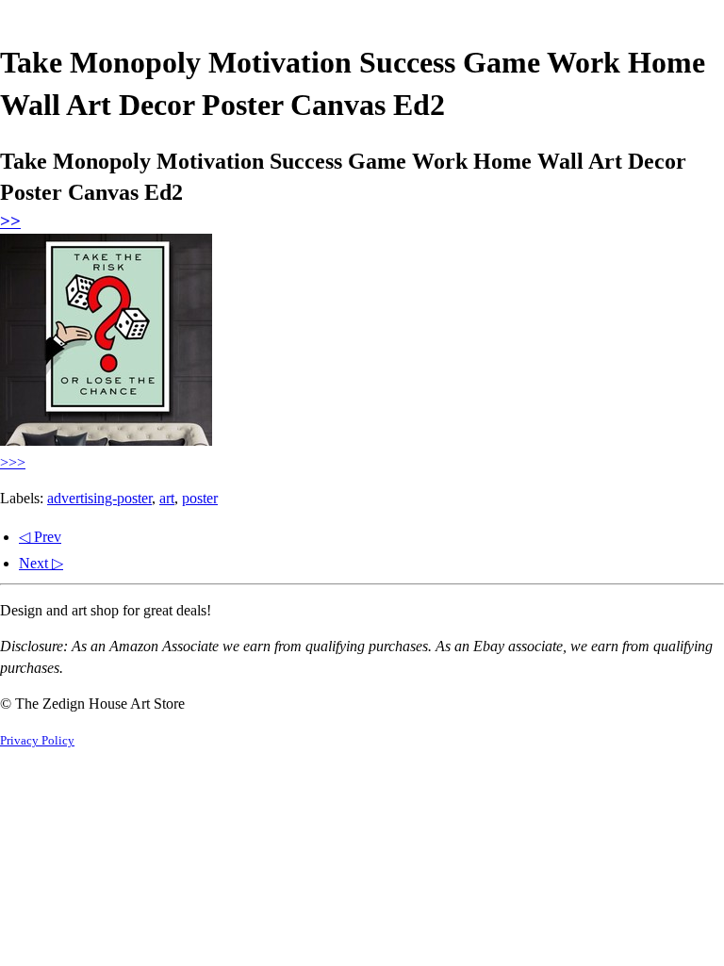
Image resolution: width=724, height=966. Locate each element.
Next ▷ (41, 563)
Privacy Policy (37, 740)
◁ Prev (40, 537)
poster (200, 498)
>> (10, 221)
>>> (12, 462)
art (166, 498)
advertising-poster (99, 498)
